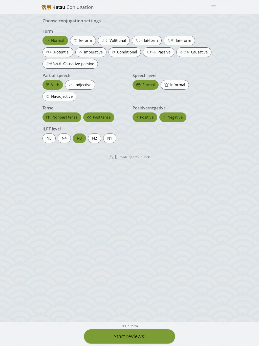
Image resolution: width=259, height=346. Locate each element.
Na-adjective (59, 96)
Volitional (114, 40)
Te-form (83, 40)
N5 (49, 138)
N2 (94, 138)
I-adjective (80, 84)
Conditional (124, 51)
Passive (158, 51)
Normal (55, 40)
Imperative (91, 51)
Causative (194, 51)
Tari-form (179, 40)
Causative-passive (70, 63)
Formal (148, 84)
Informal (177, 84)
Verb (52, 84)
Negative (173, 117)
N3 (79, 138)
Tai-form (147, 40)
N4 (64, 138)
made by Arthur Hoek (135, 157)
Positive (145, 117)
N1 (109, 138)
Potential (58, 51)
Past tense (102, 117)
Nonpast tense (64, 117)
